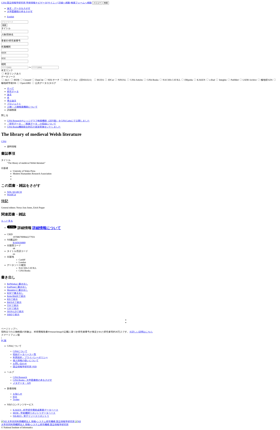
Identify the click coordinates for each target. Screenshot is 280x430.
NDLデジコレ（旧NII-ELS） (78, 80)
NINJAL (122, 80)
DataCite (39, 80)
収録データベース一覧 (24, 354)
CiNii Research (20, 377)
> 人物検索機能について (24, 107)
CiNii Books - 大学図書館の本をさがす (32, 380)
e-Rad (212, 80)
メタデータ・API (22, 383)
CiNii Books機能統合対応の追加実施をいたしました (34, 127)
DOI (3, 58)
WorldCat (11, 194)
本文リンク (7, 70)
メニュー (97, 3)
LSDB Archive (249, 80)
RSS (15, 397)
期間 (3, 64)
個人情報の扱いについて (25, 360)
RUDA (100, 80)
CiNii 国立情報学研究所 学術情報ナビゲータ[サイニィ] (29, 2)
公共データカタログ (45, 83)
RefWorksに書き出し (17, 284)
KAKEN (201, 80)
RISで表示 (12, 299)
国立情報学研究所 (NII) (25, 366)
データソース (8, 76)
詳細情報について (46, 228)
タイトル (5, 28)
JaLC (7, 80)
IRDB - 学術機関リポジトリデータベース (34, 413)
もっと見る (7, 221)
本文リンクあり (12, 73)
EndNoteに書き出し (17, 287)
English (10, 16)
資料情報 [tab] (11, 146)
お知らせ (17, 394)
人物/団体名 (7, 34)
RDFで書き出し (15, 293)
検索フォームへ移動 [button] (81, 2)
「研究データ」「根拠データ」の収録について (31, 124)
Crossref (27, 80)
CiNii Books (152, 80)
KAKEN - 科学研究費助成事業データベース (35, 410)
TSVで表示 (13, 305)
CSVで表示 (13, 308)
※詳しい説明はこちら (141, 332)
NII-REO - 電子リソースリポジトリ (31, 416)
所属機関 (5, 47)
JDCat (110, 80)
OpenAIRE (26, 83)
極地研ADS (266, 80)
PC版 (3, 340)
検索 (106, 3)
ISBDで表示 (13, 314)
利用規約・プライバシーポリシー (30, 357)
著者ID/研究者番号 (11, 40)
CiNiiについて (20, 351)
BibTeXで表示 (14, 302)
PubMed (234, 80)
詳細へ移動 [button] (64, 2)
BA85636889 (19, 242)
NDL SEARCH (14, 192)
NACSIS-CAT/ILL (171, 80)
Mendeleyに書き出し (17, 290)
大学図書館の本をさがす (20, 11)
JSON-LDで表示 (15, 311)
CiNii (3, 141)
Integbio (222, 80)
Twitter (16, 399)
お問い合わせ (20, 363)
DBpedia (188, 80)
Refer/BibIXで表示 (16, 296)
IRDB (16, 80)
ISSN (3, 52)
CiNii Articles (136, 80)
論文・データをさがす (18, 8)
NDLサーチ (53, 80)
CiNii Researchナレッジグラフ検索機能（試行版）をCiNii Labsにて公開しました (48, 120)
